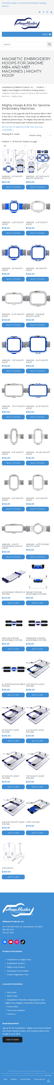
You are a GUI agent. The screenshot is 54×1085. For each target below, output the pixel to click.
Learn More (48, 1075)
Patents (14, 1079)
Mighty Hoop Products (16, 967)
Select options (13, 187)
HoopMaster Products (16, 963)
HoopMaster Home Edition (18, 971)
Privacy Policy (12, 1006)
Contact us (11, 1014)
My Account (12, 992)
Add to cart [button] (13, 603)
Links (5, 1079)
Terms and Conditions (16, 1010)
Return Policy (12, 996)
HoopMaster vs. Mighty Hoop (19, 959)
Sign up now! (12, 1039)
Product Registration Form (18, 974)
